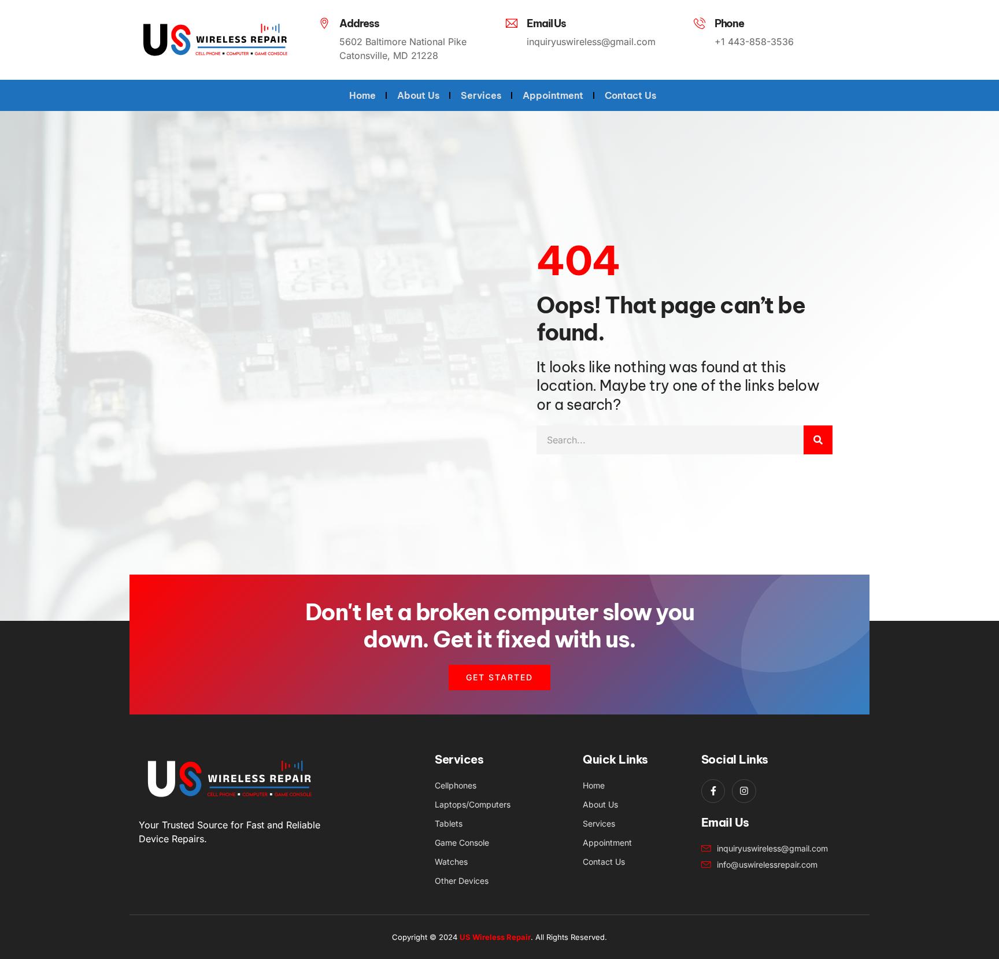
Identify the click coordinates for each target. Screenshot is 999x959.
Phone (729, 23)
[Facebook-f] (713, 791)
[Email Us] (511, 23)
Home (362, 95)
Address (359, 23)
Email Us (546, 23)
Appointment (553, 95)
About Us (418, 95)
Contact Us (630, 95)
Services (481, 95)
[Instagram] (744, 791)
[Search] (818, 439)
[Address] (324, 23)
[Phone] (699, 23)
